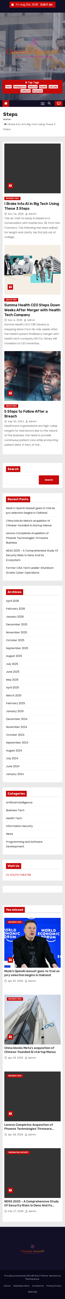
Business (37, 90)
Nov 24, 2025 (16, 214)
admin (32, 214)
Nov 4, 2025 (15, 320)
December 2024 (17, 719)
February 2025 (15, 703)
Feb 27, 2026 (16, 1211)
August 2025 (14, 656)
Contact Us (38, 1285)
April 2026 (12, 601)
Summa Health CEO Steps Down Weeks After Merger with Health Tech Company (32, 310)
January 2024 (15, 774)
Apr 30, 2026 (16, 981)
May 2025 (12, 680)
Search (13, 469)
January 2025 (15, 711)
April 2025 (12, 687)
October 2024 (15, 735)
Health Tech (11, 299)
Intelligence (20, 86)
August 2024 (14, 750)
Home (7, 119)
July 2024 (12, 758)
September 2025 (17, 648)
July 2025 (12, 664)
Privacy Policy (53, 1285)
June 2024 (13, 766)
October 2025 (15, 640)
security (53, 86)
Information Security (19, 826)
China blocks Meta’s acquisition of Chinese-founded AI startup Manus (30, 1050)
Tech (8, 86)
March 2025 (14, 695)
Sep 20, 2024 (16, 421)
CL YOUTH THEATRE (18, 875)
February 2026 (15, 609)
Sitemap (32, 1291)
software (25, 90)
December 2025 (16, 624)
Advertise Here (21, 1285)
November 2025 (16, 632)
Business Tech (12, 198)
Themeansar (32, 1279)
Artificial (33, 86)
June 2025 (12, 672)
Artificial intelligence (19, 802)
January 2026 (15, 617)
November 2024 (16, 727)
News (9, 834)
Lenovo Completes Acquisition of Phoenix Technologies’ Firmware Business (27, 538)
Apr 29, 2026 (16, 1057)
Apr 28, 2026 (16, 1134)
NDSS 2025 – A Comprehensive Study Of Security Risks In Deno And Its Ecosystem (32, 555)
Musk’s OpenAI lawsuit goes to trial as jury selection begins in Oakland (32, 973)
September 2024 (17, 742)
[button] (50, 103)
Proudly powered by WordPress (21, 1275)
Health (43, 86)
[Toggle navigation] (42, 103)
